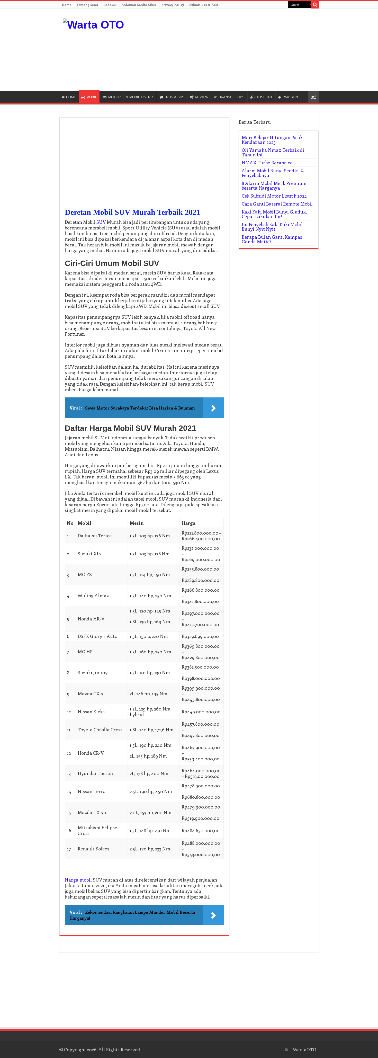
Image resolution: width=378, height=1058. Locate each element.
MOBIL (91, 97)
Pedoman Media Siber (138, 5)
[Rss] (287, 1049)
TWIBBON (290, 97)
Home (66, 5)
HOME (71, 97)
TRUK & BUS (174, 97)
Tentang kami (87, 5)
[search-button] (315, 4)
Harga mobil (78, 880)
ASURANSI (222, 97)
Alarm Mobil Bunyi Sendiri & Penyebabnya (273, 172)
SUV (101, 222)
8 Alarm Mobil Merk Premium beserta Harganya (274, 185)
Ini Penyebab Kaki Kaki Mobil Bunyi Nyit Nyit (272, 226)
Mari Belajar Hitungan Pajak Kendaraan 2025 (272, 139)
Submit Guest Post (203, 5)
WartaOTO (304, 1049)
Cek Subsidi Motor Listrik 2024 (274, 196)
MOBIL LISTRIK (141, 97)
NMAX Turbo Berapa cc (267, 162)
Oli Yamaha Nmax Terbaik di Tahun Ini (273, 152)
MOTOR (114, 97)
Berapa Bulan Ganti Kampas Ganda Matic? (272, 239)
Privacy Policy (172, 5)
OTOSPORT (263, 97)
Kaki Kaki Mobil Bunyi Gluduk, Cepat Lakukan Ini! (274, 214)
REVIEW (201, 97)
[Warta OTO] (93, 24)
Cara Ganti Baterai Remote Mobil (277, 204)
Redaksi (109, 5)
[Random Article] (313, 97)
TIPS (241, 97)
